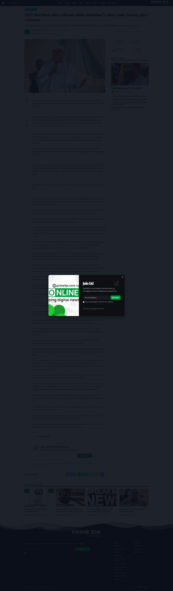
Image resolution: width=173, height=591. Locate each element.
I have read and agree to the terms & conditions (99, 302)
